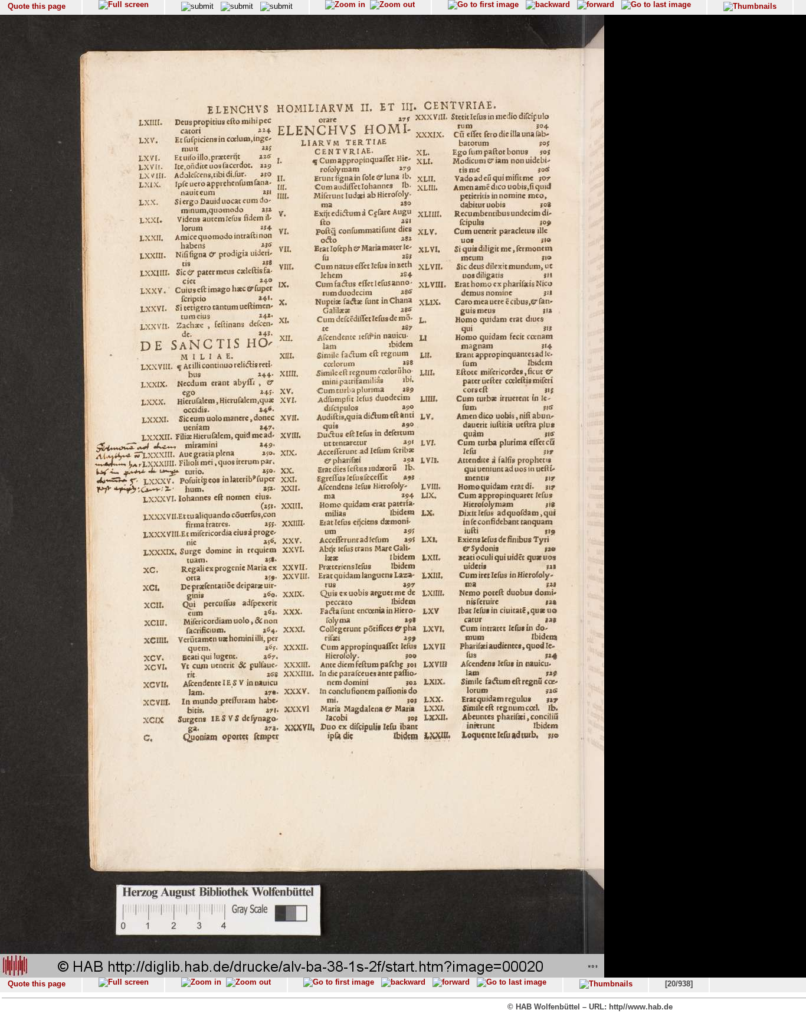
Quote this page (36, 6)
